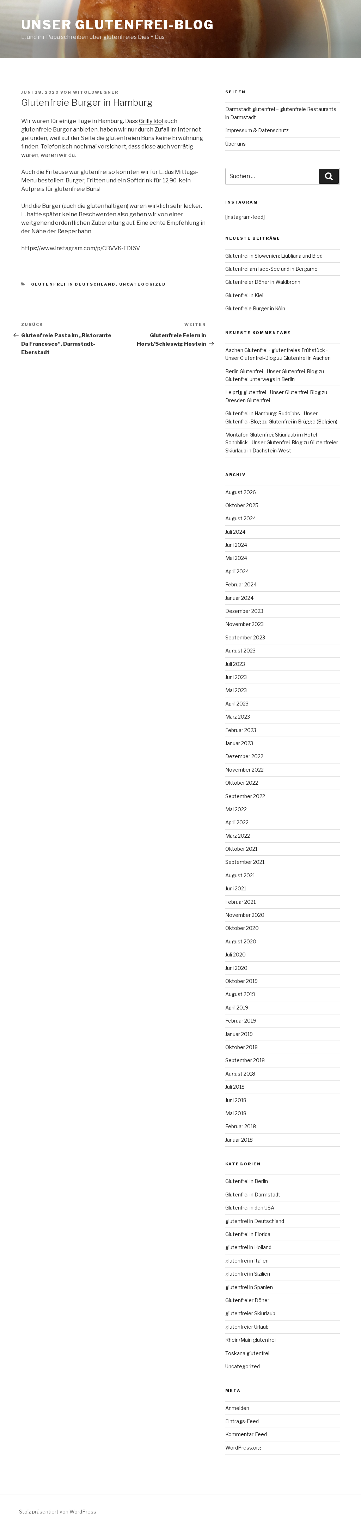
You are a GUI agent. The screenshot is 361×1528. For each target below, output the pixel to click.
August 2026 (240, 492)
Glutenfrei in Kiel (244, 295)
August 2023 (240, 651)
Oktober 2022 (241, 783)
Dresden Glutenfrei (247, 400)
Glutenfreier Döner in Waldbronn (262, 282)
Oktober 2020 (242, 928)
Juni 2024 (236, 545)
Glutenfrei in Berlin (246, 1181)
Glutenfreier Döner (247, 1300)
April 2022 (237, 822)
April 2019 (236, 1008)
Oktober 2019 (241, 981)
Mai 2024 (236, 558)
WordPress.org (243, 1448)
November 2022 (244, 770)
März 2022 (237, 836)
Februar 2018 (240, 1126)
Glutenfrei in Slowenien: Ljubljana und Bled (274, 256)
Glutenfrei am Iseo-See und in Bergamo (271, 269)
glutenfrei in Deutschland (73, 284)
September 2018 (245, 1060)
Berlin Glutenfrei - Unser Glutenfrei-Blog (271, 371)
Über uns (235, 144)
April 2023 (237, 704)
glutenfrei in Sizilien (247, 1274)
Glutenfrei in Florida (247, 1234)
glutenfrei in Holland (248, 1247)
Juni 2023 (236, 677)
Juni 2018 (235, 1100)
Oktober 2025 (241, 505)
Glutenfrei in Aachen (307, 358)
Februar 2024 (241, 584)
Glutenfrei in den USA (249, 1208)
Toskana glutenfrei (247, 1353)
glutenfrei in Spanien (249, 1287)
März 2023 (237, 717)
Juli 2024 (235, 532)
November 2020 (244, 915)
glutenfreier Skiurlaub (250, 1313)
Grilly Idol (151, 121)
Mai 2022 (236, 809)
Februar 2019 (240, 1021)
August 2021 (240, 875)
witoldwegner (95, 92)
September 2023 (245, 637)
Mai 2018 (235, 1113)
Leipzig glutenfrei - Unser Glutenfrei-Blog (273, 392)
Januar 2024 (239, 598)
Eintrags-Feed (242, 1421)
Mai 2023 (236, 690)
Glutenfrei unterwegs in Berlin (260, 379)
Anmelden (237, 1408)
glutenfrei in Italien (247, 1261)
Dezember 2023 (244, 611)
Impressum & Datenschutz (257, 130)
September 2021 (244, 862)
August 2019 (240, 994)
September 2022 (245, 796)
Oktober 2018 (241, 1047)
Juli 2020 (235, 955)
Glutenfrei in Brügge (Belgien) (303, 421)
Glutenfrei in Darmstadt (252, 1195)
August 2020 (240, 941)
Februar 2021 (240, 902)
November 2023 (244, 624)
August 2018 (240, 1074)
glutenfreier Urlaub (247, 1327)
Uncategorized (142, 284)
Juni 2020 (236, 968)
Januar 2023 (239, 743)
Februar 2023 (240, 730)
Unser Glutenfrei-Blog (117, 25)
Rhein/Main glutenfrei (250, 1340)
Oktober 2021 (241, 849)
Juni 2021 (235, 888)
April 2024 (237, 571)
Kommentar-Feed (246, 1434)
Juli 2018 (235, 1087)
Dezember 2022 (244, 756)
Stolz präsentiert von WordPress (57, 1512)
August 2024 (240, 518)
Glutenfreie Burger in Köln (255, 308)
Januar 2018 (239, 1140)
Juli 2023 (235, 664)
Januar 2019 (239, 1034)
